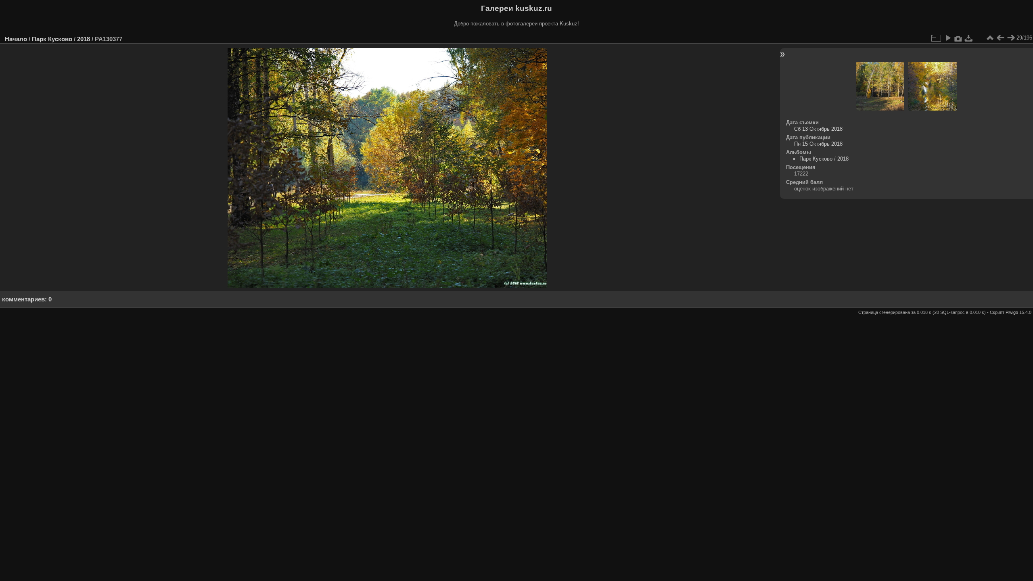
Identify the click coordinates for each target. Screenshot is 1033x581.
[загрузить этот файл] (969, 38)
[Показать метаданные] (958, 38)
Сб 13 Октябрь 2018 (818, 129)
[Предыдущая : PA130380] (1000, 38)
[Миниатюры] (990, 38)
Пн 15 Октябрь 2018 (818, 144)
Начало (16, 39)
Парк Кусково (52, 39)
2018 (83, 39)
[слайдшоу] (948, 38)
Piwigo (1012, 312)
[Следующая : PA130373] (1011, 38)
